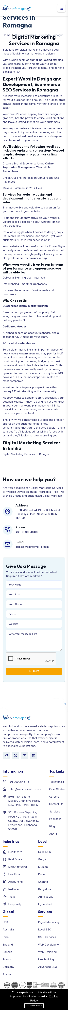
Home (6, 35)
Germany (8, 966)
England (8, 944)
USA (6, 922)
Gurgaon (43, 859)
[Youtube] (24, 755)
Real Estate (15, 859)
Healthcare (15, 852)
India (6, 937)
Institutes (13, 889)
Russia (7, 974)
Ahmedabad (45, 896)
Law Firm (14, 874)
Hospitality (14, 904)
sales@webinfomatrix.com (24, 789)
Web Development (49, 944)
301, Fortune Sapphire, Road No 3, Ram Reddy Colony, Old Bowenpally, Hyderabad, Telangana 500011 (23, 821)
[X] (15, 755)
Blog (52, 826)
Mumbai (43, 866)
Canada (7, 952)
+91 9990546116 (18, 781)
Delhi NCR (44, 852)
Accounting (15, 881)
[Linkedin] (33, 755)
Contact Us (56, 804)
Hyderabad (45, 904)
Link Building (46, 959)
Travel (12, 896)
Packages (55, 819)
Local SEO (44, 929)
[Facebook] (6, 755)
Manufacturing (17, 866)
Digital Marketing (48, 922)
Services (54, 811)
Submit (34, 671)
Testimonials (57, 781)
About (53, 834)
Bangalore (44, 889)
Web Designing (47, 952)
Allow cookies (34, 1006)
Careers (54, 796)
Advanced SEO (47, 966)
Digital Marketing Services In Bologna (26, 454)
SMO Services (47, 937)
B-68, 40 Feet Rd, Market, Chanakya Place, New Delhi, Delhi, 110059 (24, 801)
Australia (8, 929)
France (7, 959)
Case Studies (57, 789)
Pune (41, 874)
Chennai (43, 881)
